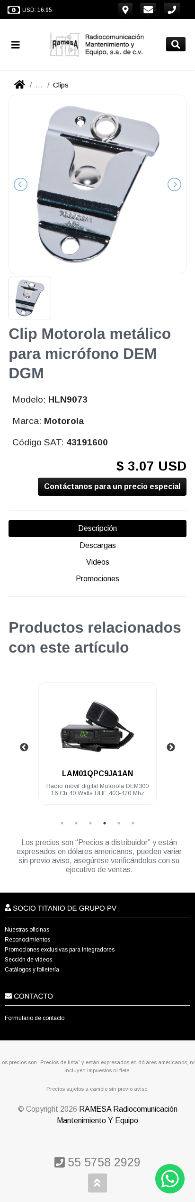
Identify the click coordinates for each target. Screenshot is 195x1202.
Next (171, 747)
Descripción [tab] (97, 528)
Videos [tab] (97, 562)
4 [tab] (104, 823)
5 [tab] (119, 823)
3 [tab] (90, 823)
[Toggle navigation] (19, 44)
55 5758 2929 (102, 1162)
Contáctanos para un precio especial (112, 486)
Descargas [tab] (98, 545)
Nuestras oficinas (27, 929)
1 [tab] (62, 823)
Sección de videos (28, 959)
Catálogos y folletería (32, 969)
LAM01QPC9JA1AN (97, 773)
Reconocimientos (27, 939)
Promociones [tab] (97, 579)
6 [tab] (133, 823)
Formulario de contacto (34, 1018)
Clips (61, 85)
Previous (24, 747)
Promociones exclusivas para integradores (60, 949)
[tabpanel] (97, 749)
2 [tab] (76, 823)
